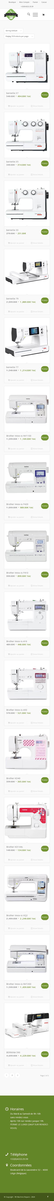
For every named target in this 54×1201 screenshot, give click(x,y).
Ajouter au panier (17, 106)
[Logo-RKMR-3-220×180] (22, 14)
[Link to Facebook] (48, 1196)
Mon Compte (24, 2)
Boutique (12, 2)
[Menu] (34, 14)
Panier (35, 2)
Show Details (37, 106)
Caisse (44, 2)
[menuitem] (12, 2)
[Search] (27, 14)
